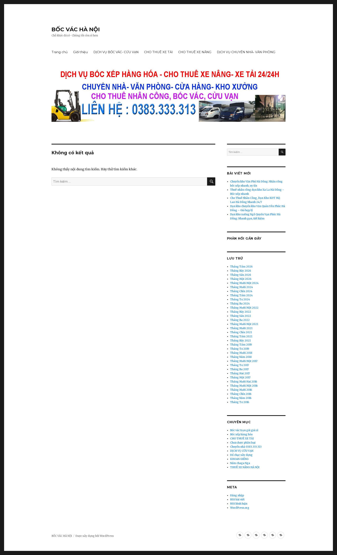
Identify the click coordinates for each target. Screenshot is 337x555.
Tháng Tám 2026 (241, 266)
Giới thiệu (80, 52)
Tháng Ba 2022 (240, 320)
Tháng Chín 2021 (241, 332)
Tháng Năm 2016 (240, 398)
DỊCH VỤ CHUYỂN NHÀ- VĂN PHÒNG (246, 52)
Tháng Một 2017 (240, 377)
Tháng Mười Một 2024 (244, 283)
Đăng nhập (237, 495)
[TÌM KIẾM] (282, 152)
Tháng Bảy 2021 (240, 340)
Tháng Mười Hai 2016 (243, 381)
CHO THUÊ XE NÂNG (194, 52)
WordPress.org (239, 507)
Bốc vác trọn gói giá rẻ (244, 430)
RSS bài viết (237, 499)
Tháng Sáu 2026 (240, 275)
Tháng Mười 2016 (241, 390)
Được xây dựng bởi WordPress (94, 536)
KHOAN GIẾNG (239, 459)
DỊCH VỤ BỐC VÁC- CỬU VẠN (116, 52)
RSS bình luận (238, 503)
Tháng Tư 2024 (240, 299)
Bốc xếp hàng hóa (241, 434)
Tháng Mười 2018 (241, 353)
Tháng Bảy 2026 (240, 270)
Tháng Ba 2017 (239, 369)
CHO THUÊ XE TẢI (158, 52)
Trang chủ (59, 52)
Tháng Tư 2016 (239, 402)
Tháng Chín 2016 (240, 394)
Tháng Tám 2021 (241, 336)
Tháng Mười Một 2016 (244, 385)
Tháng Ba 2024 (240, 303)
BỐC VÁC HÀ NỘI (75, 29)
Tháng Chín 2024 (241, 291)
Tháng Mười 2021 (241, 328)
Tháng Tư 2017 (239, 365)
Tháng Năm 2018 (241, 357)
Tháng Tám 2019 (241, 344)
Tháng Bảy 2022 (240, 311)
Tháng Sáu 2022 (240, 316)
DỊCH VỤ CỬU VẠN (241, 451)
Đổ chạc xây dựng (241, 455)
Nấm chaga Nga (240, 463)
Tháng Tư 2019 (239, 348)
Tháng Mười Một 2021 (244, 324)
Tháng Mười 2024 (241, 287)
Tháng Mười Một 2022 (244, 307)
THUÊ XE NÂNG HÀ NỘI (244, 467)
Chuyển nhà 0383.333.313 (246, 446)
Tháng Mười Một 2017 (243, 361)
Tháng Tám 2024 (241, 295)
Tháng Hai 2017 (240, 373)
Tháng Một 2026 (240, 279)
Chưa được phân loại (242, 442)
